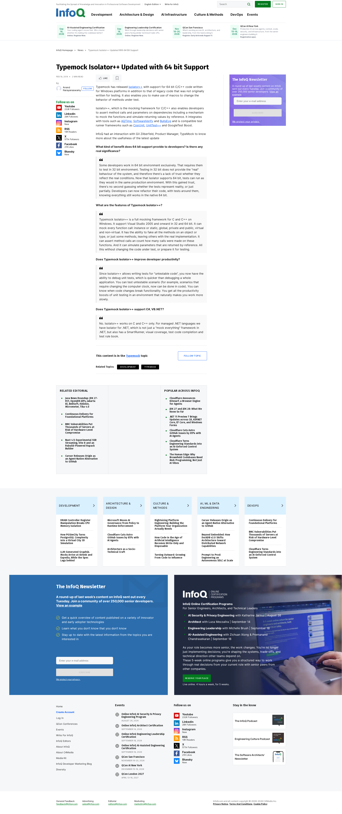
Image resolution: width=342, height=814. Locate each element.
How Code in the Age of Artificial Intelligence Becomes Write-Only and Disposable (169, 542)
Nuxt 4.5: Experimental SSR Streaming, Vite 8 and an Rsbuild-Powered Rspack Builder (81, 444)
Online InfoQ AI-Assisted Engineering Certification (143, 747)
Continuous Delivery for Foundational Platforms (79, 415)
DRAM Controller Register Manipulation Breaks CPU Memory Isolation (75, 523)
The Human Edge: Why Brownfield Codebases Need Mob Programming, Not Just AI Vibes (186, 459)
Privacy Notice (220, 804)
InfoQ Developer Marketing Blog (74, 763)
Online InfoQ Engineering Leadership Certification (143, 735)
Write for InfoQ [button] (171, 4)
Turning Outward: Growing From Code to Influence (170, 556)
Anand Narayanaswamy (72, 89)
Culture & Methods (208, 14)
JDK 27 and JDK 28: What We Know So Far (186, 410)
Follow (87, 88)
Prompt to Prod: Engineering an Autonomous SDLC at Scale (217, 557)
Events (252, 14)
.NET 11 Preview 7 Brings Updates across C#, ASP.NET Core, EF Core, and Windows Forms (186, 421)
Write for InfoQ (64, 735)
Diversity (61, 769)
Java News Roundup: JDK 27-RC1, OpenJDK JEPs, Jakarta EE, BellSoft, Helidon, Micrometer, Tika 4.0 (81, 402)
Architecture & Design (137, 14)
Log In (60, 718)
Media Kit (61, 758)
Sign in (279, 4)
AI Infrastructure (174, 14)
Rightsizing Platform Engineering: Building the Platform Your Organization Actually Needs (171, 524)
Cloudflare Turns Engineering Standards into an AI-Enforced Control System (186, 445)
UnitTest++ (153, 125)
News (80, 50)
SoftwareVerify (143, 121)
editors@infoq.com (117, 804)
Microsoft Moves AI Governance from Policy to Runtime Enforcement (123, 523)
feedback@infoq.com (66, 804)
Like (105, 78)
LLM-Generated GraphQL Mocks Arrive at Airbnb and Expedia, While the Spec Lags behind (76, 556)
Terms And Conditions (240, 804)
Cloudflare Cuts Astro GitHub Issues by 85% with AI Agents (185, 433)
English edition (152, 4)
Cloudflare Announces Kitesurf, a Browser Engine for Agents (185, 401)
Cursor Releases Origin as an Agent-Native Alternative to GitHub (81, 459)
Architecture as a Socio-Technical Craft (121, 550)
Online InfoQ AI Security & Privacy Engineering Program (141, 715)
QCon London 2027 (132, 774)
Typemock (133, 356)
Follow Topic (192, 355)
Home (59, 706)
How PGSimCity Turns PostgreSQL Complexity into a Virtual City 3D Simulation (74, 539)
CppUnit (138, 125)
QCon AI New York (131, 765)
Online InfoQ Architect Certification (142, 725)
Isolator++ (135, 87)
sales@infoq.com (90, 804)
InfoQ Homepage (64, 50)
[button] (258, 113)
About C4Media (64, 752)
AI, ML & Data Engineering (210, 505)
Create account (65, 712)
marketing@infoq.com (145, 804)
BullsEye (165, 121)
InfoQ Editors (63, 741)
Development (101, 14)
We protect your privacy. (246, 121)
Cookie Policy (260, 804)
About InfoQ (63, 746)
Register (263, 4)
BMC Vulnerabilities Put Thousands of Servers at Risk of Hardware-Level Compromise (79, 428)
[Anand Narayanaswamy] (58, 88)
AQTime (126, 121)
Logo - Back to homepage (71, 12)
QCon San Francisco (133, 757)
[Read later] (117, 78)
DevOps (236, 14)
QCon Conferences (66, 723)
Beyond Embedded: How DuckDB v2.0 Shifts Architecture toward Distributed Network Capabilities (216, 540)
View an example (69, 605)
